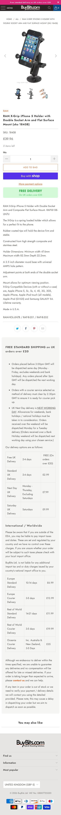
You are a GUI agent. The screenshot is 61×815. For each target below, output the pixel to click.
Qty (5, 152)
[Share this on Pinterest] (34, 328)
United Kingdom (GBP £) (20, 784)
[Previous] (5, 56)
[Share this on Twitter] (17, 328)
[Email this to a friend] (42, 328)
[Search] (49, 8)
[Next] (55, 56)
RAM (5, 111)
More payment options (30, 184)
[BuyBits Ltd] (30, 8)
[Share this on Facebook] (25, 328)
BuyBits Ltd (23, 793)
